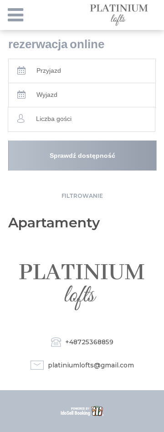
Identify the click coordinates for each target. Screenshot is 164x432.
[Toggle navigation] (15, 15)
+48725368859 (89, 342)
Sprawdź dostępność (82, 155)
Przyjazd (48, 70)
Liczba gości (54, 118)
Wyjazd (46, 94)
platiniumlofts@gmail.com (91, 365)
